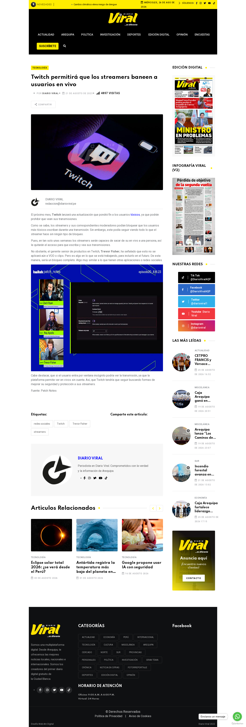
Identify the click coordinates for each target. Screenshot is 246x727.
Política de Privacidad (108, 716)
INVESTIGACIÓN (130, 660)
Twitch (61, 423)
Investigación (110, 34)
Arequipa (67, 34)
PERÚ (126, 637)
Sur (197, 461)
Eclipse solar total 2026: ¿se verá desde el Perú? (50, 567)
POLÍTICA (108, 660)
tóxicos (135, 214)
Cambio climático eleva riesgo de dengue (95, 4)
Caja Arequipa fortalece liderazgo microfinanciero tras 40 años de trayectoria (207, 507)
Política (87, 34)
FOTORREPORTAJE (137, 667)
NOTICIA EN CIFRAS (109, 667)
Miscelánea (202, 387)
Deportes (134, 34)
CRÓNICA (86, 667)
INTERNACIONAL (145, 637)
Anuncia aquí (193, 562)
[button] (153, 508)
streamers (40, 431)
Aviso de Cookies (140, 716)
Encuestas (202, 34)
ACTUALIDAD (88, 637)
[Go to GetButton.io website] (237, 723)
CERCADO (87, 652)
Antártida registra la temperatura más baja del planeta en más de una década (95, 567)
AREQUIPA (148, 645)
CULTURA (108, 645)
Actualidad (46, 34)
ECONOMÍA (109, 637)
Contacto (193, 578)
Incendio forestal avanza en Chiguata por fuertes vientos (203, 471)
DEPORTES (87, 675)
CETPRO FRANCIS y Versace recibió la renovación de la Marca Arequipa (204, 360)
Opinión (182, 34)
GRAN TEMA (152, 660)
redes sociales (42, 423)
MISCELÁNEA (128, 645)
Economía (201, 498)
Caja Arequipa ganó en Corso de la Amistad (203, 397)
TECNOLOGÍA (88, 645)
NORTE (104, 652)
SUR (118, 652)
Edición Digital (158, 34)
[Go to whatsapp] (237, 716)
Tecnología (38, 557)
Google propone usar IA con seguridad (141, 565)
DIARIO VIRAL (50, 93)
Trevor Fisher (79, 423)
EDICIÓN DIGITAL (109, 675)
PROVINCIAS (135, 652)
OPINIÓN (131, 675)
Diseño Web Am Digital (42, 722)
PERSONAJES (88, 660)
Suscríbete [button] (47, 46)
